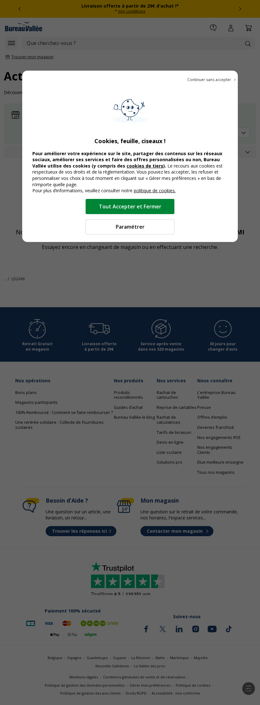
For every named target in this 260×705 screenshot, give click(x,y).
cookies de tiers (145, 166)
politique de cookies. (155, 190)
